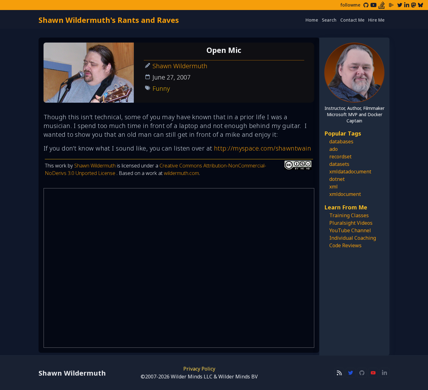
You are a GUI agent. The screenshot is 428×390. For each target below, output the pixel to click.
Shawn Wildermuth (180, 66)
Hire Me (376, 20)
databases (341, 141)
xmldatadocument (350, 171)
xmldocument (345, 194)
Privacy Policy (199, 368)
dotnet (337, 179)
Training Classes (349, 215)
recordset (340, 156)
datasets (339, 164)
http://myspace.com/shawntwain (262, 148)
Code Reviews (345, 245)
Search (329, 20)
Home (311, 20)
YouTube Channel (350, 230)
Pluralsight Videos (351, 222)
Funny (161, 88)
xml (333, 186)
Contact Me (352, 20)
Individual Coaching (352, 237)
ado (333, 149)
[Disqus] (179, 268)
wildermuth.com (181, 173)
